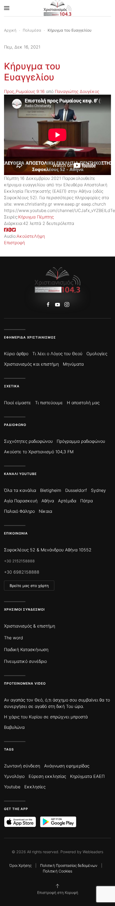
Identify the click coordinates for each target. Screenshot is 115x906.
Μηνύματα (73, 364)
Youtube (12, 786)
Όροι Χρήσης (20, 865)
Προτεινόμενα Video (25, 683)
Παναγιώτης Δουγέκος (77, 91)
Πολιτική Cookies (57, 871)
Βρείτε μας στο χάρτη (29, 585)
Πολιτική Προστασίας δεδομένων (68, 865)
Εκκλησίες (34, 786)
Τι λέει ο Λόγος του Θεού (57, 353)
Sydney (98, 490)
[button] (6, 8)
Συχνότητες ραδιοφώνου (28, 441)
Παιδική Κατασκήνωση (26, 649)
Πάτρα (86, 500)
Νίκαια (45, 511)
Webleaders (93, 851)
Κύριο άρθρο (16, 353)
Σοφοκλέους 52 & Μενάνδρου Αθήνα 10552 (47, 549)
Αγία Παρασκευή (20, 500)
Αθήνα (47, 500)
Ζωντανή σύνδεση (22, 765)
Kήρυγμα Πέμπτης (36, 217)
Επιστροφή (14, 242)
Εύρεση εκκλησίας (47, 776)
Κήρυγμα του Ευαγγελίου (32, 72)
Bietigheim (50, 490)
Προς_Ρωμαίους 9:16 (24, 91)
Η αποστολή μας (83, 402)
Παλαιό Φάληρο (19, 511)
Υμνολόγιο (14, 776)
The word (13, 637)
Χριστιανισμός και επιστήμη (31, 364)
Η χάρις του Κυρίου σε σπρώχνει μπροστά (46, 716)
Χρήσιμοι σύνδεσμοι (24, 609)
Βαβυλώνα (14, 727)
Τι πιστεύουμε (49, 402)
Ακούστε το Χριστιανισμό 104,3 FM (39, 451)
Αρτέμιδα (67, 500)
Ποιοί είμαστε (17, 402)
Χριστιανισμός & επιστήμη (29, 626)
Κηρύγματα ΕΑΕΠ (87, 776)
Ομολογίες (96, 353)
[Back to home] (57, 8)
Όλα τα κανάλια (20, 490)
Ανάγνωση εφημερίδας (66, 765)
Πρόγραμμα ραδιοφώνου (81, 441)
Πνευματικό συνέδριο (25, 661)
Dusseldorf (76, 490)
